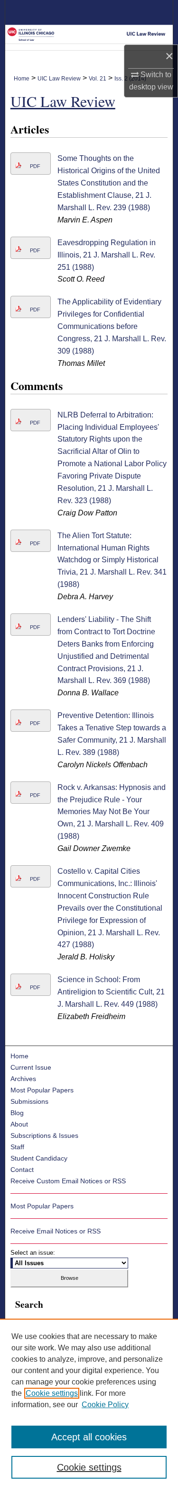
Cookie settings (52, 1393)
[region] (89, 1404)
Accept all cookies (89, 1437)
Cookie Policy (105, 1405)
